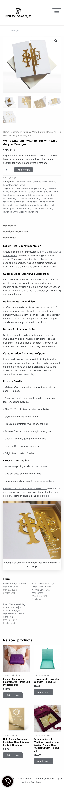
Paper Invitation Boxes (14, 185)
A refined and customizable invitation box (25, 488)
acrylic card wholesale (19, 188)
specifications (47, 481)
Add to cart (24, 169)
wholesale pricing (25, 374)
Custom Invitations (20, 132)
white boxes (33, 201)
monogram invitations (24, 195)
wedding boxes (39, 198)
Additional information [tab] (15, 231)
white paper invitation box (20, 205)
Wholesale (10, 466)
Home (6, 132)
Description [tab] (9, 225)
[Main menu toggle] (56, 12)
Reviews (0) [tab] (9, 237)
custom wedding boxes (40, 191)
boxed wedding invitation (15, 191)
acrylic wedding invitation (43, 188)
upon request (41, 466)
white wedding (41, 205)
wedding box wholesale (19, 198)
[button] (56, 41)
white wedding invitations (25, 212)
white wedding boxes (27, 208)
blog (46, 495)
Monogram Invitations (44, 181)
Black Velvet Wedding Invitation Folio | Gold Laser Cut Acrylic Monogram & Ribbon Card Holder (14, 610)
